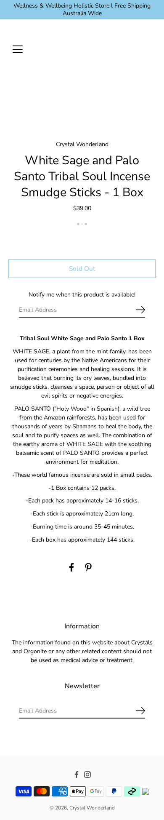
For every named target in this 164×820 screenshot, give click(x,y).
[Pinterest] (88, 567)
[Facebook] (71, 567)
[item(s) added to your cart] (149, 49)
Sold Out (82, 268)
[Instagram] (87, 775)
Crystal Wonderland (92, 807)
